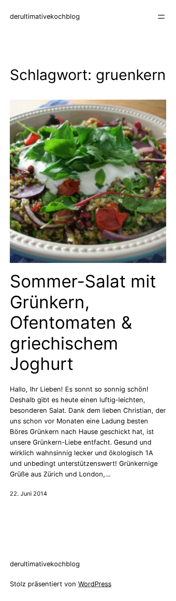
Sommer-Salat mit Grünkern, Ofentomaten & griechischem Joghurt (83, 322)
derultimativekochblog (45, 16)
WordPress (94, 584)
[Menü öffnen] (161, 17)
